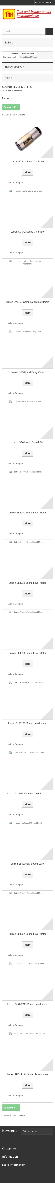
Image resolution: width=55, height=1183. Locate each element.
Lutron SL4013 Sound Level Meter (27, 653)
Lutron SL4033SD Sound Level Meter (27, 1004)
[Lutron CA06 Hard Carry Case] (27, 348)
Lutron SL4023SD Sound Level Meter (27, 793)
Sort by (5, 98)
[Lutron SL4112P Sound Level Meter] (27, 699)
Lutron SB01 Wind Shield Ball (27, 442)
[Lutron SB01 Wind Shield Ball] (27, 418)
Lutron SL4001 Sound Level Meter (27, 512)
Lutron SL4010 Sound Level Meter (27, 582)
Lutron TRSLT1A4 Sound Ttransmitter (27, 1074)
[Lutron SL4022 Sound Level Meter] (27, 910)
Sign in (48, 2)
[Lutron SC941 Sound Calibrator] (27, 137)
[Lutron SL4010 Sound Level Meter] (27, 559)
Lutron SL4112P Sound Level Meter (27, 723)
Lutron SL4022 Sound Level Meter (27, 934)
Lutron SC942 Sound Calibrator (28, 231)
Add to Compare (15, 182)
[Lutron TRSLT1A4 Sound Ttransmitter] (27, 1050)
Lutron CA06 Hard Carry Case (27, 372)
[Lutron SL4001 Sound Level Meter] (27, 489)
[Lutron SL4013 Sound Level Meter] (27, 629)
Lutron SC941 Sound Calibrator (28, 161)
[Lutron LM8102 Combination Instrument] (27, 278)
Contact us (39, 2)
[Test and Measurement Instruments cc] (27, 14)
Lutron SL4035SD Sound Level (27, 863)
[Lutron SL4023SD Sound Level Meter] (27, 769)
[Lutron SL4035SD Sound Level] (27, 840)
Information (14, 66)
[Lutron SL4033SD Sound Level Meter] (27, 980)
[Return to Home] (5, 53)
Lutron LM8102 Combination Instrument (27, 302)
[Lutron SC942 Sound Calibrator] (27, 208)
